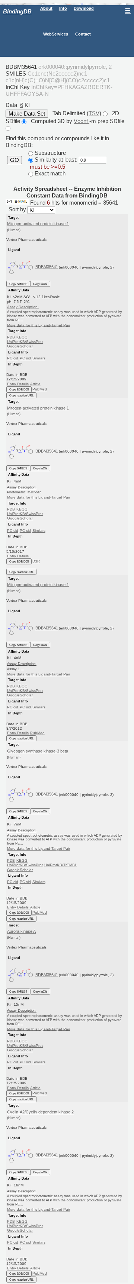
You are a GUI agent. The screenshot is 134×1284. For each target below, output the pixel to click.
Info (63, 8)
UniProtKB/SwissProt (25, 342)
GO (14, 160)
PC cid (12, 358)
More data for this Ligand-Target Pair (38, 325)
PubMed (39, 389)
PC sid (25, 358)
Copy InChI (40, 284)
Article (35, 384)
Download (84, 8)
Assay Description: (23, 307)
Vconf (81, 121)
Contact (83, 34)
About (46, 8)
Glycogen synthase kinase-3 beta (37, 751)
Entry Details (18, 384)
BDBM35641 (46, 266)
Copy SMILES (18, 284)
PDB (11, 337)
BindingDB (17, 11)
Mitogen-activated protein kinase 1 (38, 223)
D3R (36, 561)
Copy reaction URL (21, 395)
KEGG (22, 337)
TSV (94, 113)
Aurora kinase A (21, 931)
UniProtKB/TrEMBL (60, 865)
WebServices (55, 34)
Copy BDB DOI (19, 389)
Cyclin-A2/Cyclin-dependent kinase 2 (40, 1112)
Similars (38, 358)
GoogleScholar (20, 346)
